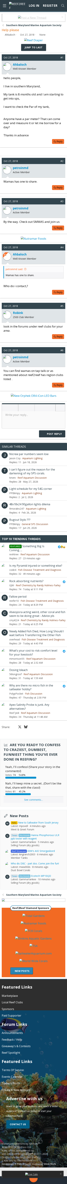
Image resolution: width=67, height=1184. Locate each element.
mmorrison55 (16, 658)
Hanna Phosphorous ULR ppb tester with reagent (35, 836)
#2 (61, 161)
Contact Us (18, 1124)
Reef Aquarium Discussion (32, 477)
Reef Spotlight (11, 1053)
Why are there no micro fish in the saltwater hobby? (31, 687)
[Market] (48, 1180)
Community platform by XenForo (21, 1145)
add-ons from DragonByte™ (17, 1153)
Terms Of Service (13, 1070)
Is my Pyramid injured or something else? (35, 566)
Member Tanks (19, 857)
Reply (60, 141)
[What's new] (59, 1180)
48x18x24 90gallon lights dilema (29, 504)
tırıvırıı (12, 477)
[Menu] (4, 5)
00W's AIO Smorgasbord (33, 851)
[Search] (62, 5)
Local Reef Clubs (12, 1002)
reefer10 (14, 600)
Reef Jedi (14, 712)
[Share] (56, 57)
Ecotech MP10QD (31, 875)
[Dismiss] (61, 17)
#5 (61, 306)
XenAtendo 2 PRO (12, 1164)
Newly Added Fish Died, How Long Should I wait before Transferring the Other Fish (36, 633)
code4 (12, 569)
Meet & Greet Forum (22, 829)
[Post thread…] (33, 1179)
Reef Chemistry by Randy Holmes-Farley (38, 585)
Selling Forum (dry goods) (25, 845)
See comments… (33, 799)
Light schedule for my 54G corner (30, 489)
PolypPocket (16, 693)
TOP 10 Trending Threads (21, 539)
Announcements (12, 1033)
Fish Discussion (33, 693)
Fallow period (17, 596)
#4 (61, 247)
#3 (61, 201)
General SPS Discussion (35, 524)
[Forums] (19, 1180)
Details (36, 1157)
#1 (61, 57)
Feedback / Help (12, 1039)
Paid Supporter (11, 1015)
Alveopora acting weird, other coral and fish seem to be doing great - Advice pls (37, 614)
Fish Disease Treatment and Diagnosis (39, 569)
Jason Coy (14, 458)
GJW (11, 585)
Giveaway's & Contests (16, 1046)
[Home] (8, 1180)
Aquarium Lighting (32, 458)
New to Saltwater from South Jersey (35, 822)
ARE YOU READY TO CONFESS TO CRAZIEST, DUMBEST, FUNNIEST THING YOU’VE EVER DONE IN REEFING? (32, 752)
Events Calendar (12, 1077)
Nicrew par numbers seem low (28, 454)
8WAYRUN (50, 1164)
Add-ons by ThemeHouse (18, 1160)
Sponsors (8, 1009)
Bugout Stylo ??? (19, 520)
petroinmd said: (14, 269)
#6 (61, 350)
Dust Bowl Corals (20, 870)
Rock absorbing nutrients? (26, 581)
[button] (5, 408)
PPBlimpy (14, 493)
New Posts (19, 816)
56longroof (15, 674)
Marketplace (10, 996)
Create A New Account (16, 1090)
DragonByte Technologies (16, 1157)
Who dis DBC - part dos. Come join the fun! (35, 863)
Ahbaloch (10, 34)
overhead (14, 639)
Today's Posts (11, 1083)
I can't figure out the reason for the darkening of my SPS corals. (32, 471)
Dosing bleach (18, 670)
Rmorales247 (16, 508)
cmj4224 (14, 620)
